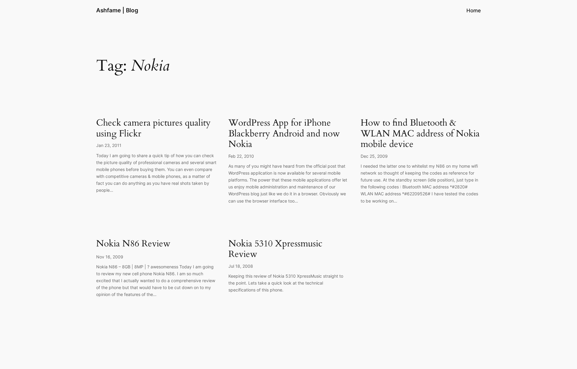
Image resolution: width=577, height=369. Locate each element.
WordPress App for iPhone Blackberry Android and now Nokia (284, 134)
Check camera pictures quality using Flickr (153, 128)
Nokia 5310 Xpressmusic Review (275, 249)
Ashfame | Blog (117, 10)
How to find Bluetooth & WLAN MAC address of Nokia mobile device (420, 134)
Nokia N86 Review (133, 244)
